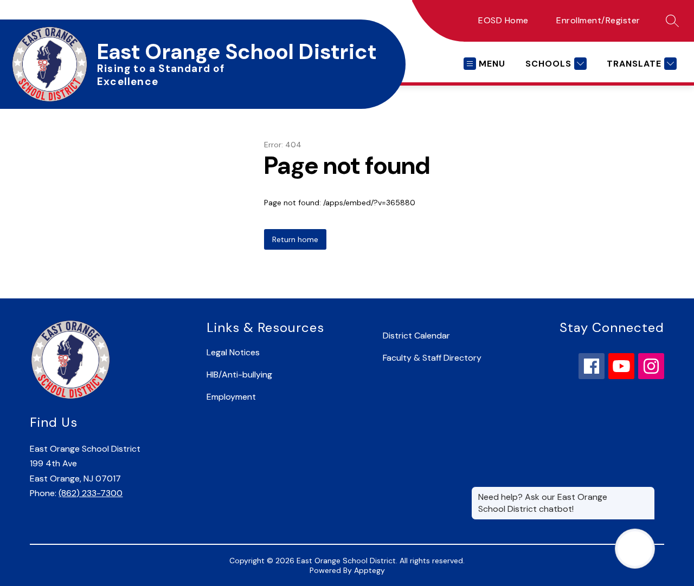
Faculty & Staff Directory (432, 357)
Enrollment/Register (598, 20)
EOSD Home (503, 20)
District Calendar (416, 335)
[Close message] (646, 491)
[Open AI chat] (635, 548)
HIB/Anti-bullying (239, 374)
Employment (231, 396)
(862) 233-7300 (91, 493)
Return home (295, 239)
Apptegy (369, 570)
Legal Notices (233, 352)
